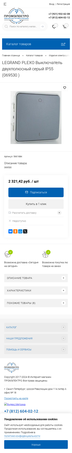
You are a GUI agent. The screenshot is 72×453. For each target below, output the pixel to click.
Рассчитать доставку (24, 212)
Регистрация (63, 4)
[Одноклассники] (15, 231)
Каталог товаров (18, 44)
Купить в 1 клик (36, 204)
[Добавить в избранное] (65, 88)
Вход (51, 4)
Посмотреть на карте (16, 398)
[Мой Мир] (20, 231)
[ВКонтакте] (10, 231)
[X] (25, 231)
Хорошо (36, 444)
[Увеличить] (36, 117)
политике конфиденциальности (22, 436)
